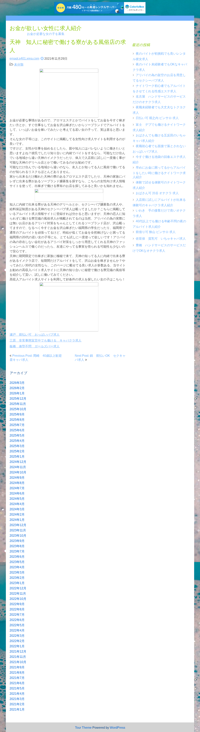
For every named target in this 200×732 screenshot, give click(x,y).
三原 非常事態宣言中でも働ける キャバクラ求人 (45, 340)
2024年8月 (17, 483)
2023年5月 (17, 562)
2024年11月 (18, 467)
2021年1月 (17, 709)
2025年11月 (18, 404)
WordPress (117, 727)
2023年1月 (17, 583)
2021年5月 (17, 688)
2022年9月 (17, 604)
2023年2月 (17, 577)
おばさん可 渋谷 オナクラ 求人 (157, 193)
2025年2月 (17, 451)
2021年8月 (17, 672)
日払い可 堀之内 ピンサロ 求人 (157, 118)
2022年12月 (18, 588)
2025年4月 (17, 440)
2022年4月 (17, 630)
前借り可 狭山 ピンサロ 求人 (156, 232)
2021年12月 (18, 651)
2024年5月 (17, 498)
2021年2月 (17, 704)
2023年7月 (17, 551)
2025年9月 (17, 414)
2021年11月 (18, 656)
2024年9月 (17, 477)
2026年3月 (17, 382)
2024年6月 (17, 493)
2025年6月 (17, 430)
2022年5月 (17, 625)
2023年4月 (17, 567)
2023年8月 (17, 546)
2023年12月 (18, 525)
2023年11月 (18, 530)
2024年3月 (17, 509)
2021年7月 (17, 678)
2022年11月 (18, 593)
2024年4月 (17, 504)
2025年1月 (17, 456)
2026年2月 (17, 388)
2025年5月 (17, 435)
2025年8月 (17, 419)
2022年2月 (17, 641)
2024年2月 (17, 514)
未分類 (18, 64)
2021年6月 (17, 683)
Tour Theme (83, 727)
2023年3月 (17, 572)
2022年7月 (17, 614)
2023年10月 (18, 535)
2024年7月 (17, 488)
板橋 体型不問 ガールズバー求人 (35, 346)
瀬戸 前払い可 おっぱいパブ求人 (35, 334)
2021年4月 (17, 693)
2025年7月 (17, 425)
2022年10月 (18, 598)
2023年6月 (17, 556)
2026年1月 (17, 393)
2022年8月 (17, 609)
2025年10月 (18, 409)
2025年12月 (18, 398)
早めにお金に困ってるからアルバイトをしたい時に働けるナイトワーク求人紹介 (159, 172)
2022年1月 (17, 646)
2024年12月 (18, 461)
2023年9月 (17, 541)
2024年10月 (18, 472)
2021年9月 (17, 667)
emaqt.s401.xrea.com (24, 58)
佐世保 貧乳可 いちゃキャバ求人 (161, 238)
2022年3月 (17, 635)
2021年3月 (17, 699)
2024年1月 (17, 519)
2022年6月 (17, 620)
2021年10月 (18, 662)
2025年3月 (17, 446)
